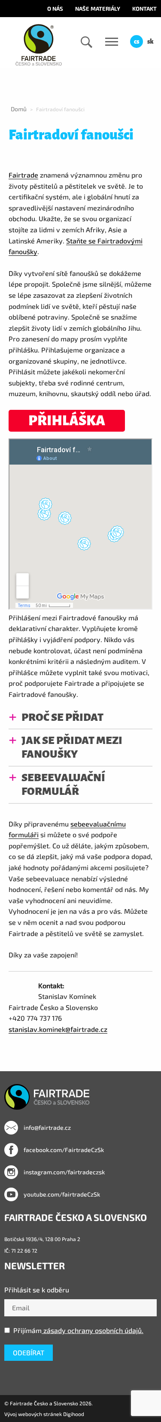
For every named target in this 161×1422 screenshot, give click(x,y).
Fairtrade (23, 175)
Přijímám (78, 1330)
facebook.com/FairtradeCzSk (63, 1149)
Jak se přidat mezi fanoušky (71, 747)
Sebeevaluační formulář (63, 784)
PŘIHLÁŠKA (66, 420)
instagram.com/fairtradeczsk (63, 1172)
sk (150, 41)
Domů (19, 109)
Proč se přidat (62, 717)
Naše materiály (97, 8)
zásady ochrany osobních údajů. (92, 1330)
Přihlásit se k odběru (36, 1290)
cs (136, 41)
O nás (55, 8)
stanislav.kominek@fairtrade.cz (58, 1029)
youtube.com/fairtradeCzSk (61, 1194)
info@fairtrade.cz (46, 1127)
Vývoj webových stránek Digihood (44, 1414)
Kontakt (144, 8)
